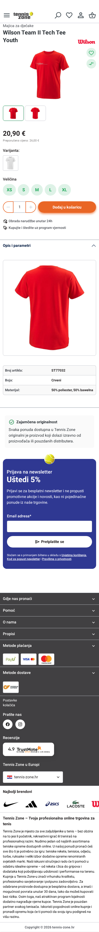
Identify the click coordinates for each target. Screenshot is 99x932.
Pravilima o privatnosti (56, 559)
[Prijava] (81, 15)
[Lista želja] (69, 15)
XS (9, 189)
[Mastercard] (46, 659)
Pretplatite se (52, 541)
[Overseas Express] (11, 687)
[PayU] (11, 659)
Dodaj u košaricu (67, 207)
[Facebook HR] (7, 724)
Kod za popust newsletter (23, 559)
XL (64, 189)
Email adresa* (19, 516)
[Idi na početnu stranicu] (23, 15)
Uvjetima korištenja (74, 555)
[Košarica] (92, 15)
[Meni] (7, 15)
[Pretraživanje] (58, 15)
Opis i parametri (17, 245)
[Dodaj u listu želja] (91, 52)
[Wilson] (86, 41)
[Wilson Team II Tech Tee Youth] (10, 163)
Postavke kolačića (7, 702)
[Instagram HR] (20, 724)
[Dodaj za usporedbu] (91, 63)
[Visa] (29, 659)
